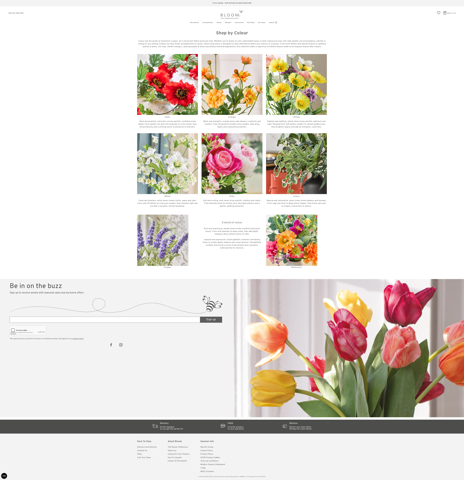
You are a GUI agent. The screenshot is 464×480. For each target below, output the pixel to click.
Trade (203, 468)
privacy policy (78, 339)
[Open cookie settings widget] (4, 476)
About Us (172, 451)
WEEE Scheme (207, 472)
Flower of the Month (177, 461)
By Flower (251, 22)
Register (19, 13)
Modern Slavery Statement (212, 464)
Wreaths (228, 22)
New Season (194, 22)
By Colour (261, 22)
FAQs (139, 454)
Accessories (239, 22)
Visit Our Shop (144, 458)
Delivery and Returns (147, 447)
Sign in (11, 13)
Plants (219, 22)
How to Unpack (175, 458)
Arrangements (208, 22)
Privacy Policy (206, 454)
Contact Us (142, 451)
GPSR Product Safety (210, 458)
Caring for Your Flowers (179, 454)
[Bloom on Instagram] (121, 345)
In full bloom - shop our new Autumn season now (232, 3)
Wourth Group (206, 447)
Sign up (211, 319)
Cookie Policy (206, 451)
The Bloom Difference (178, 447)
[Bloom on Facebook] (111, 345)
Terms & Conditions (209, 461)
